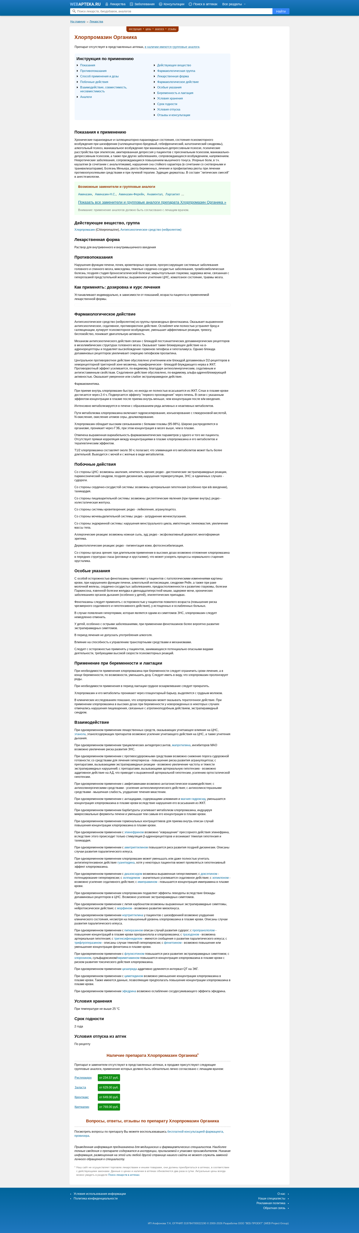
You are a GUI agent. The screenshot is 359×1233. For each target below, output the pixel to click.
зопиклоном (220, 877)
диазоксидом (133, 873)
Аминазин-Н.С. (105, 194)
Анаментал (154, 194)
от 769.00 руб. (109, 1106)
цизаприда (129, 968)
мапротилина (181, 745)
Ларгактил (172, 194)
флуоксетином (134, 953)
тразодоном (191, 934)
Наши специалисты (271, 1198)
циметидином (133, 976)
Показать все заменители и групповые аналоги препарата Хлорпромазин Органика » (152, 202)
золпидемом (131, 877)
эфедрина (129, 991)
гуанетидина (126, 862)
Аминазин (85, 194)
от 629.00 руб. (109, 1087)
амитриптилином (136, 847)
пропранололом (203, 930)
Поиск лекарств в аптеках (123, 1174)
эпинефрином (134, 832)
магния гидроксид (193, 798)
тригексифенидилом (128, 938)
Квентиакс (82, 1097)
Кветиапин (82, 1106)
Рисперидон (83, 1077)
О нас (281, 1193)
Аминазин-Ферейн (131, 194)
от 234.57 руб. (109, 1077)
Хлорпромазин (84, 229)
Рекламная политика (271, 1203)
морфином (124, 908)
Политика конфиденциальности (96, 1198)
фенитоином (173, 942)
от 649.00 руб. (109, 1097)
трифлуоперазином (88, 942)
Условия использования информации (100, 1193)
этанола (80, 734)
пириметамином (128, 957)
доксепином (209, 873)
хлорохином (82, 957)
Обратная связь (274, 1208)
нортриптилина (132, 915)
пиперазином (133, 930)
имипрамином (147, 881)
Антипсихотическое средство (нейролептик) (150, 229)
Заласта (80, 1087)
